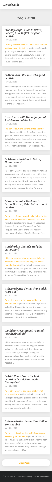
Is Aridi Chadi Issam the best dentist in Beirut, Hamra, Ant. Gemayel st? (22, 379)
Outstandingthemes (41, 476)
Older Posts (24, 462)
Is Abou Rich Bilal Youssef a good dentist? (25, 76)
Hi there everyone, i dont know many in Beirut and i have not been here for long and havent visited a (25, 261)
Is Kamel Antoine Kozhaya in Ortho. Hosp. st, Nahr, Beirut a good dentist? (26, 204)
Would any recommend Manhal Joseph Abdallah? (24, 332)
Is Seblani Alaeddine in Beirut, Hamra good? (23, 161)
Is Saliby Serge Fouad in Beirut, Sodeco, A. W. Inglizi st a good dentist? (23, 33)
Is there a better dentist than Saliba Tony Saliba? (26, 423)
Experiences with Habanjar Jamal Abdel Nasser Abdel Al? (25, 118)
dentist (22, 48)
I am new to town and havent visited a (21, 128)
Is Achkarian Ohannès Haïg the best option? (23, 248)
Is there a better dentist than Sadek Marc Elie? (26, 290)
